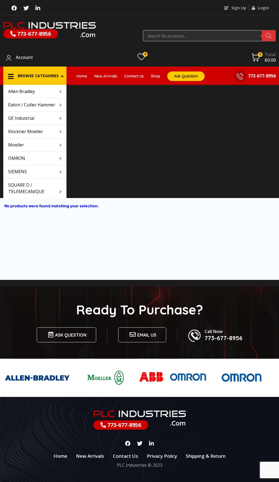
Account (24, 57)
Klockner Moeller (25, 131)
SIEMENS (17, 172)
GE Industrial (21, 118)
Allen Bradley (21, 91)
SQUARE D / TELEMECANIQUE (26, 188)
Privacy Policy (162, 456)
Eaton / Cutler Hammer (31, 105)
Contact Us (134, 76)
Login (263, 7)
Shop (155, 76)
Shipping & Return (206, 456)
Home (82, 76)
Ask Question (186, 76)
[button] (34, 76)
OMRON (16, 158)
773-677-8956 (33, 33)
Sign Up (238, 7)
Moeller (16, 145)
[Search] (268, 35)
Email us (146, 335)
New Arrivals (105, 76)
